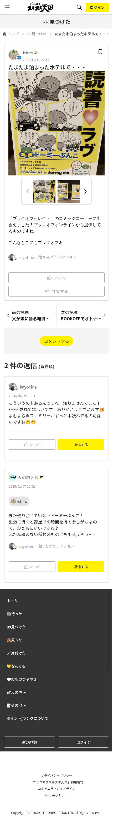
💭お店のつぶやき (22, 679)
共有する (60, 291)
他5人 (43, 546)
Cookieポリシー (56, 795)
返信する (81, 444)
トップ (13, 33)
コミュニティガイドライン (56, 788)
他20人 (44, 256)
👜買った (14, 639)
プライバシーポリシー (56, 775)
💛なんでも (16, 666)
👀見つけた (36, 33)
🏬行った (14, 613)
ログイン (97, 7)
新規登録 (29, 742)
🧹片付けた (16, 652)
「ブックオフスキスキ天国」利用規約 (56, 782)
